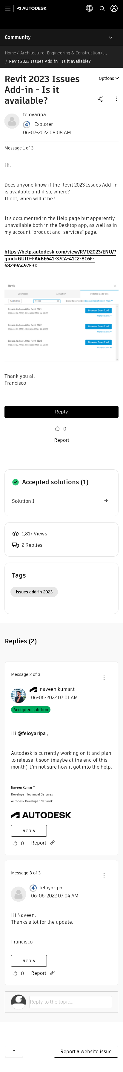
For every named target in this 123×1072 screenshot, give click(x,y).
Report (61, 440)
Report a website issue (86, 1051)
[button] (116, 98)
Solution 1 (23, 501)
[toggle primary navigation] (11, 8)
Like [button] (57, 428)
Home (10, 53)
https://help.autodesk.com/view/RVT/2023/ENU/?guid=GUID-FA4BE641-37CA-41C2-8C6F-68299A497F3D (60, 258)
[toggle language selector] (89, 8)
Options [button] (106, 78)
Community (18, 37)
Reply (61, 411)
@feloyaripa (31, 733)
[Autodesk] (32, 8)
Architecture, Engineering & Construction (60, 53)
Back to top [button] (14, 1051)
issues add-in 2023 (34, 592)
